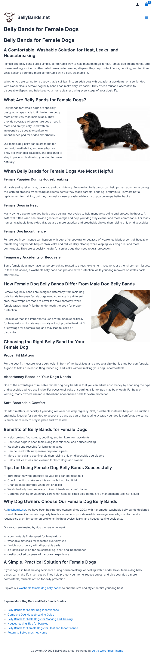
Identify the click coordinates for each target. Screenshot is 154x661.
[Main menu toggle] (146, 17)
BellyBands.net (33, 17)
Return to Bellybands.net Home (27, 632)
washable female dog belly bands (40, 588)
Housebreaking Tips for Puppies (28, 623)
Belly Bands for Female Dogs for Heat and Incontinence (43, 628)
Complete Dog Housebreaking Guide (31, 614)
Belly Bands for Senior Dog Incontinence (33, 610)
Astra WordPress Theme (107, 650)
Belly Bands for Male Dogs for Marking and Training (40, 619)
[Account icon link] (137, 4)
